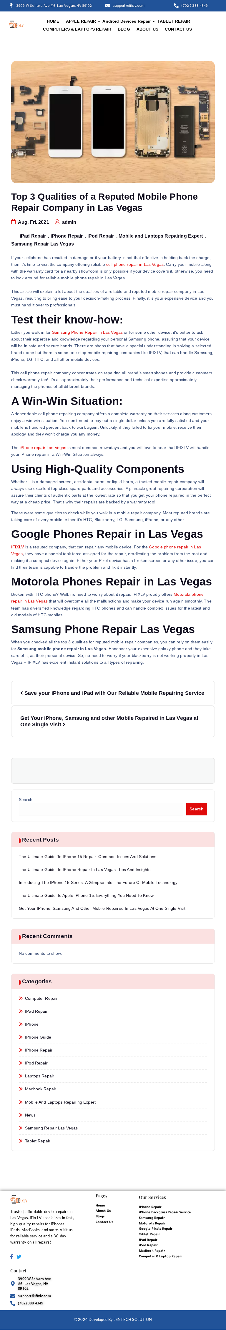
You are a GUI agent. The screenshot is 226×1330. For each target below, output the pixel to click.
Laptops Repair (39, 1076)
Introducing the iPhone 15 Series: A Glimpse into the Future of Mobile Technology (98, 882)
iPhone (32, 1024)
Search (25, 799)
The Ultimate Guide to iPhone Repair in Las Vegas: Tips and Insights (84, 869)
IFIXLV (17, 547)
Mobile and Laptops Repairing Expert (161, 235)
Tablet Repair (37, 1141)
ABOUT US (147, 29)
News (30, 1115)
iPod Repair (100, 235)
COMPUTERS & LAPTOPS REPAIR (77, 29)
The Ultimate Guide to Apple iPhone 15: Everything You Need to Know (86, 895)
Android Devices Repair (126, 21)
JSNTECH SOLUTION (133, 1319)
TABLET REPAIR (173, 21)
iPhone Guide (38, 1037)
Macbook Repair (40, 1089)
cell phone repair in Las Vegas (135, 264)
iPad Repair (33, 235)
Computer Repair (41, 998)
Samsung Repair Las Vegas (42, 243)
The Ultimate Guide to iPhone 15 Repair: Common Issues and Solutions (87, 857)
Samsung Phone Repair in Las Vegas (87, 332)
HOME (53, 21)
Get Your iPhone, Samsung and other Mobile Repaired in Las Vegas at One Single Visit (102, 908)
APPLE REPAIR (81, 21)
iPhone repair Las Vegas (43, 447)
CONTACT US (178, 29)
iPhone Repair (67, 235)
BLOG (124, 29)
